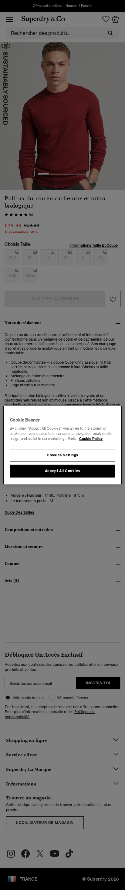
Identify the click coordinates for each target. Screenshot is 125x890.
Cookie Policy (91, 439)
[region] (62, 445)
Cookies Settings (62, 455)
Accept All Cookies (62, 471)
